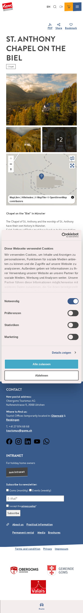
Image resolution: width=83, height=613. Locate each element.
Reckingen (12, 420)
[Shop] (68, 6)
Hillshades (27, 197)
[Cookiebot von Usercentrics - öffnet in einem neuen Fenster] (62, 235)
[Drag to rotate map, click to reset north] (11, 169)
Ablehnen (41, 375)
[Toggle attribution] (72, 197)
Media (41, 532)
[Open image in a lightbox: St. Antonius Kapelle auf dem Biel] (59, 139)
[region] (41, 180)
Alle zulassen (42, 364)
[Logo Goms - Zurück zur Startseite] (8, 7)
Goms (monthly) (18, 490)
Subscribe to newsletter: (21, 484)
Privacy (47, 549)
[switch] (73, 313)
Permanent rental (23, 532)
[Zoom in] (11, 158)
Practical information (39, 524)
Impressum (61, 549)
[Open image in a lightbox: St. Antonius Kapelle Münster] (41, 99)
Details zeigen (61, 352)
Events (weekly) (41, 490)
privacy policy (28, 506)
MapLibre (15, 197)
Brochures (54, 532)
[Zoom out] (11, 164)
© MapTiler (41, 197)
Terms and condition (27, 549)
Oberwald (57, 416)
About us (18, 524)
